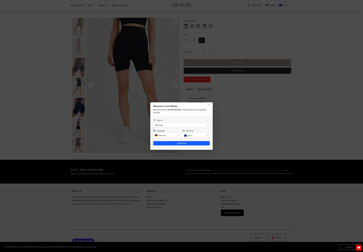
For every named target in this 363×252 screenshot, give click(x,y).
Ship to (160, 120)
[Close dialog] (208, 104)
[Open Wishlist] (359, 248)
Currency (189, 131)
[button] (181, 125)
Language (161, 131)
